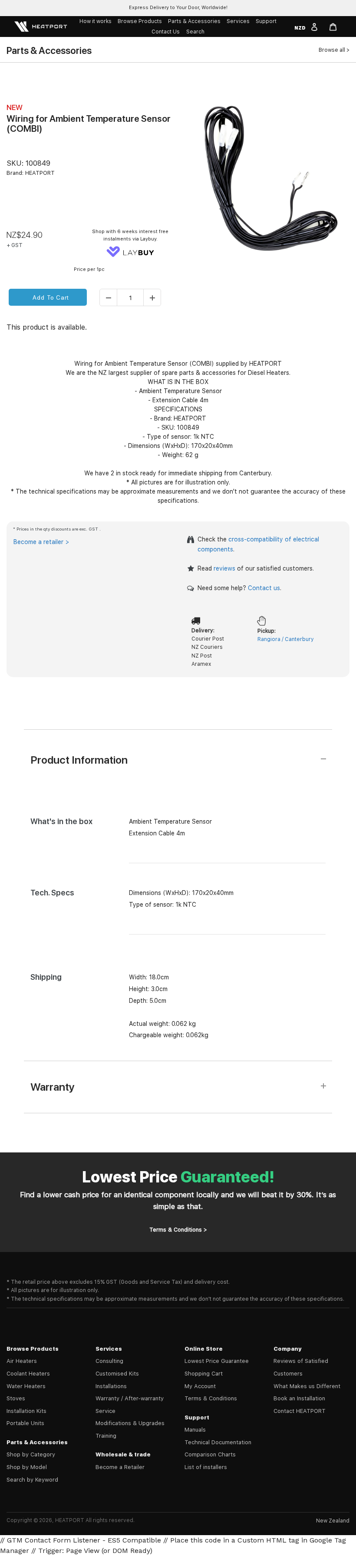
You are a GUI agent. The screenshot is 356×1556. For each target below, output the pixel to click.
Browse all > (334, 50)
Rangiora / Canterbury (285, 639)
